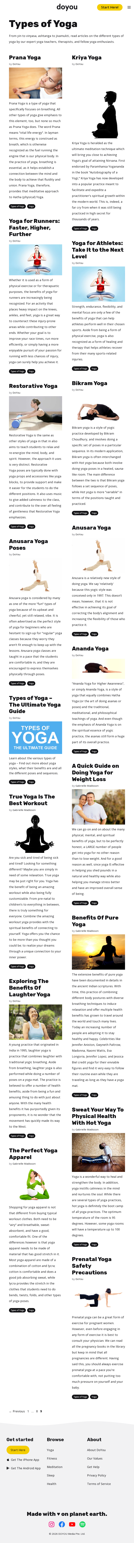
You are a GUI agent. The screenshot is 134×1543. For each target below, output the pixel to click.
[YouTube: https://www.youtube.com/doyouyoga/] (72, 1524)
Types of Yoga (17, 206)
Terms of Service (99, 1484)
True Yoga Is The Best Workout (32, 800)
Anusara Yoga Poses (28, 544)
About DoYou (96, 1450)
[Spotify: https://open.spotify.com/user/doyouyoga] (82, 1524)
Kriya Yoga (87, 57)
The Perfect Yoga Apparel (33, 1154)
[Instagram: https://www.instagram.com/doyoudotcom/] (51, 1524)
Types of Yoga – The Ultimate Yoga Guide (35, 705)
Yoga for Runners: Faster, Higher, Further (34, 228)
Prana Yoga (25, 57)
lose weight (91, 858)
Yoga (31, 206)
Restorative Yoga (33, 386)
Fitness (52, 1458)
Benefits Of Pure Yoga (95, 921)
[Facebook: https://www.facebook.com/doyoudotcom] (62, 1524)
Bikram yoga (81, 428)
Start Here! (109, 7)
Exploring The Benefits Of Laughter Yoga (29, 988)
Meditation (54, 1467)
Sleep (51, 1475)
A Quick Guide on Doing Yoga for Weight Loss (95, 773)
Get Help (93, 1467)
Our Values (94, 1458)
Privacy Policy (96, 1475)
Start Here (18, 1450)
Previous (17, 1411)
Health (51, 1484)
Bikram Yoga (89, 383)
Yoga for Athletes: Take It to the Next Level (98, 250)
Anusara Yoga (91, 527)
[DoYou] (67, 7)
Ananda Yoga (90, 648)
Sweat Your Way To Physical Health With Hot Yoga (98, 1116)
